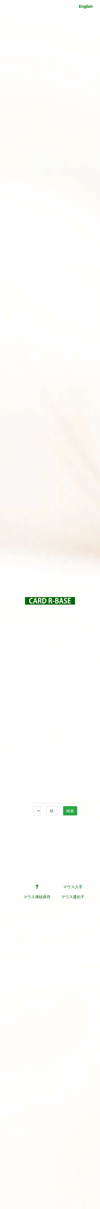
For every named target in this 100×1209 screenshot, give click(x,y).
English (86, 6)
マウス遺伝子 (72, 896)
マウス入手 (73, 886)
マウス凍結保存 (36, 896)
